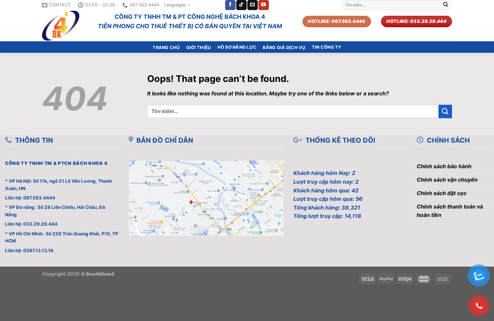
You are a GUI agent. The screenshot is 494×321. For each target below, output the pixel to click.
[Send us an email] (252, 5)
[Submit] (446, 5)
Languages (175, 4)
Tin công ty (326, 47)
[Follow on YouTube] (263, 5)
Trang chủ (166, 47)
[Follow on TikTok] (241, 5)
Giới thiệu (198, 47)
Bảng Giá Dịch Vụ (284, 47)
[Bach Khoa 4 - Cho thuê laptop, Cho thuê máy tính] (65, 25)
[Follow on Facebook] (230, 5)
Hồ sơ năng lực (237, 47)
